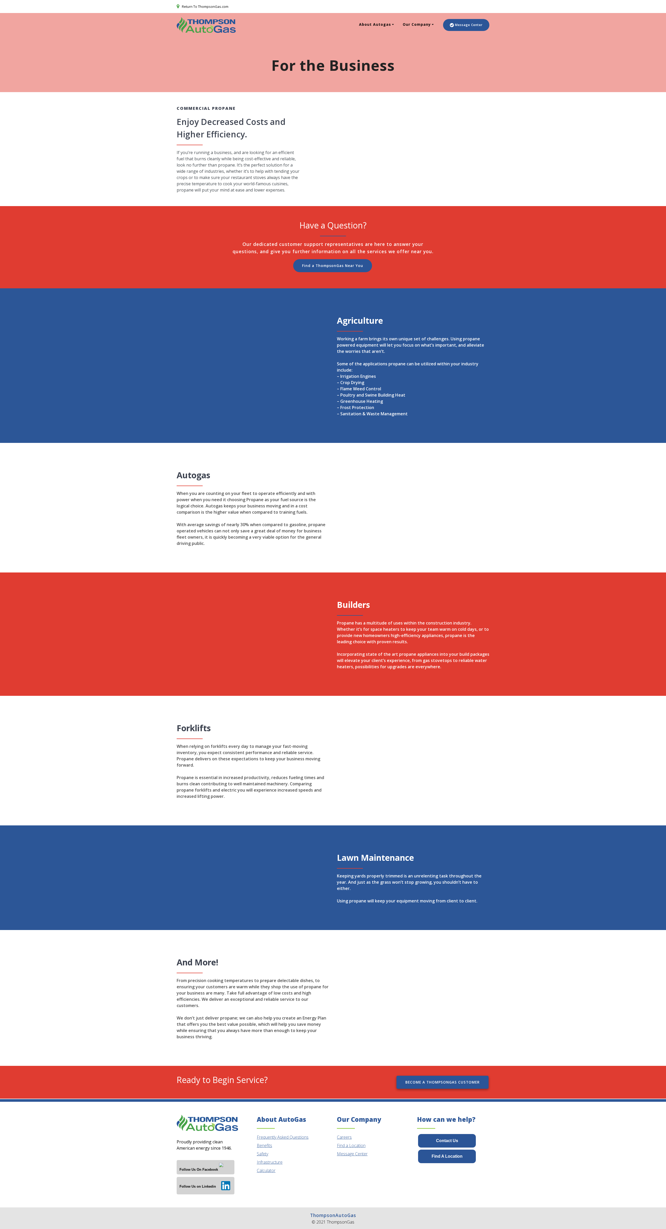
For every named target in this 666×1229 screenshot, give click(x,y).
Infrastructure (270, 1162)
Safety (262, 1154)
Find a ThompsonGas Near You (332, 265)
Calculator (266, 1170)
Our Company (417, 24)
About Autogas (375, 24)
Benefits (264, 1145)
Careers (344, 1137)
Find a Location (351, 1145)
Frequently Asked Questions (283, 1137)
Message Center (469, 25)
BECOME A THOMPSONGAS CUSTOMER (442, 1082)
